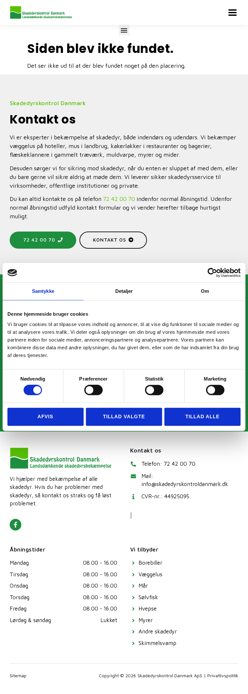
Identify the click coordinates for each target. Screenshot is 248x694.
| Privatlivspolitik (221, 675)
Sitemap (18, 675)
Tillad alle (202, 416)
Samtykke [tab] (43, 291)
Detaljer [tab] (124, 291)
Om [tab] (205, 291)
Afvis (45, 416)
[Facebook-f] (15, 524)
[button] (124, 30)
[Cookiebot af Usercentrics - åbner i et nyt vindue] (212, 272)
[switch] (93, 390)
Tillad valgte (124, 416)
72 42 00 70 (119, 198)
